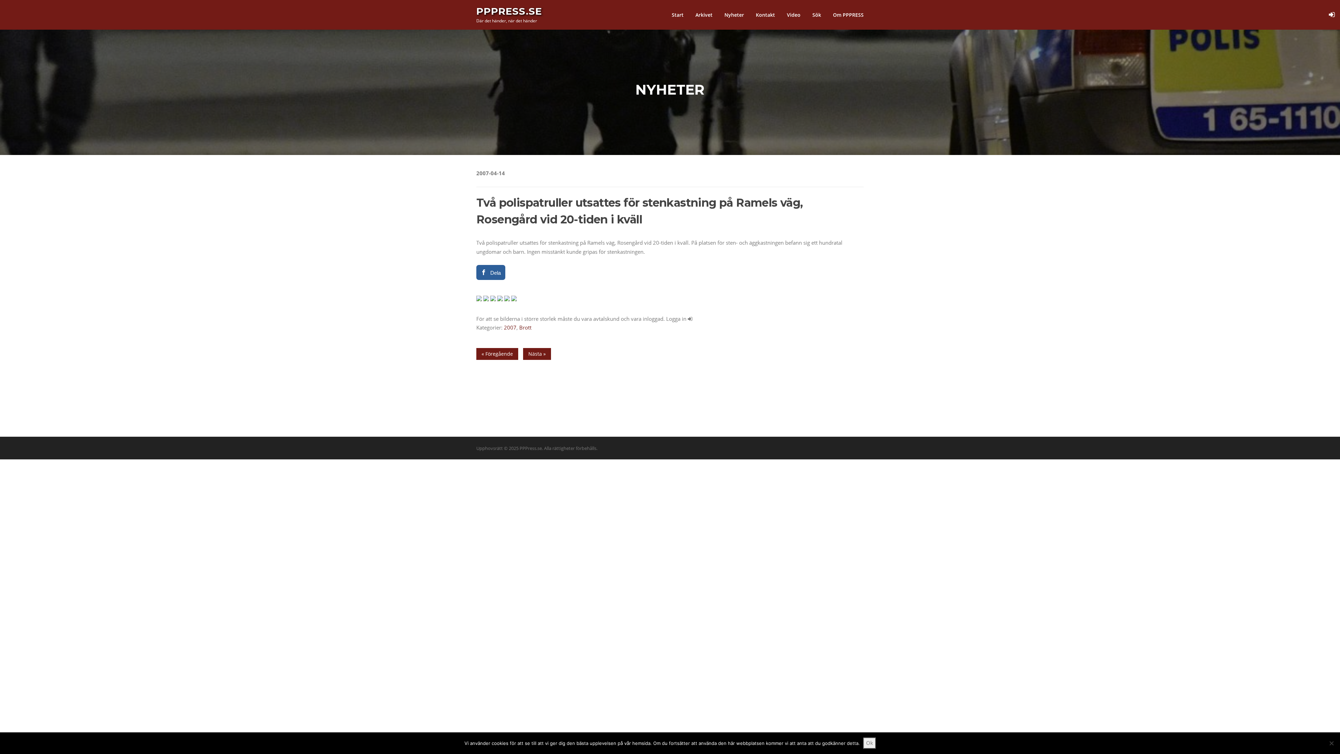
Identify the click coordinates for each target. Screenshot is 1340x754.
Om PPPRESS (848, 15)
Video (794, 15)
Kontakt (765, 15)
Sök (816, 15)
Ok (869, 742)
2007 (510, 327)
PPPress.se (509, 11)
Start (678, 15)
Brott (525, 327)
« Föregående (497, 353)
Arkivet (704, 15)
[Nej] (1331, 743)
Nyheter (734, 15)
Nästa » (537, 353)
